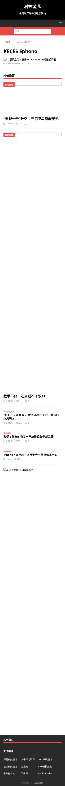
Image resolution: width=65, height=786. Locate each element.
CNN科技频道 (45, 766)
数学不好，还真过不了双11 (24, 396)
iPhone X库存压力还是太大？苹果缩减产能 (30, 455)
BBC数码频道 (45, 759)
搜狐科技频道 (10, 766)
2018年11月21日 (14, 123)
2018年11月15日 (14, 440)
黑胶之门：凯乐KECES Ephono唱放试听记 (33, 59)
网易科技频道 (10, 759)
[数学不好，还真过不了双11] (32, 262)
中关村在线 (9, 773)
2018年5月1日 (13, 459)
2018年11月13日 (13, 63)
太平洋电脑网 (28, 759)
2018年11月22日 (14, 422)
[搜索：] (32, 31)
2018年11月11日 (14, 401)
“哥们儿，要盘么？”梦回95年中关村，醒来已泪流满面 (31, 416)
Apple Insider (45, 773)
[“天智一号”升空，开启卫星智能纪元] (32, 98)
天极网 (24, 773)
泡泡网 (24, 766)
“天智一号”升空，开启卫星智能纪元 (31, 118)
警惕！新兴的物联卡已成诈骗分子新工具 (28, 437)
